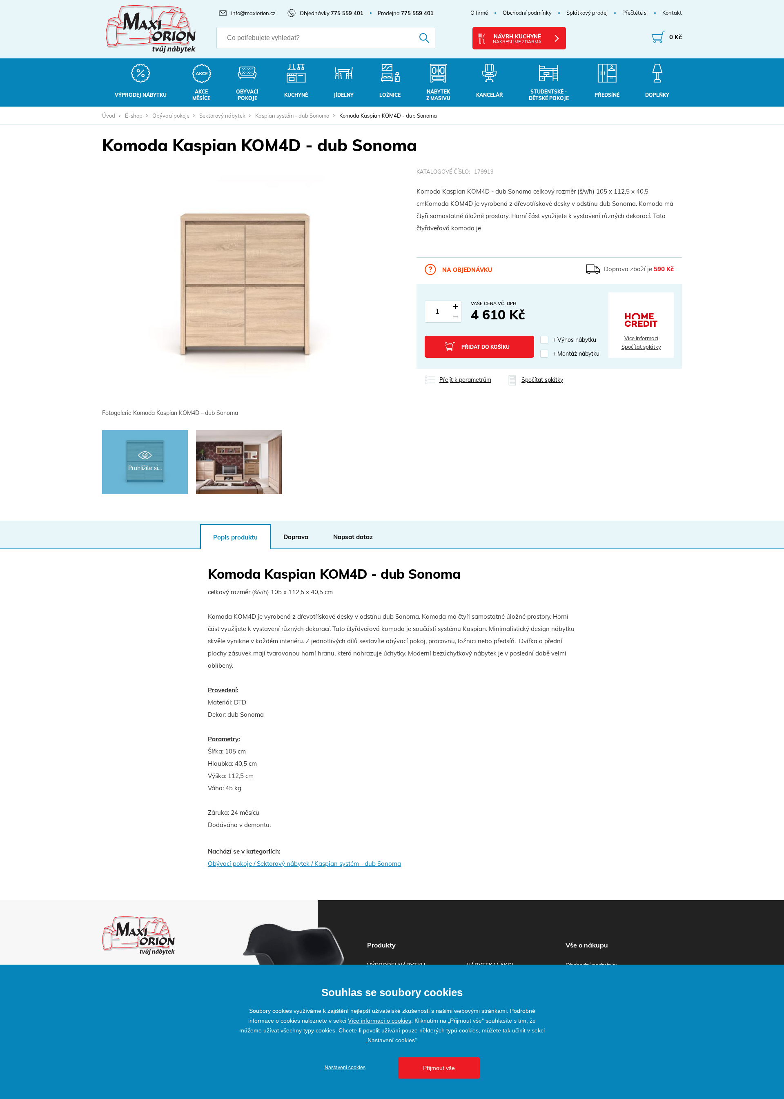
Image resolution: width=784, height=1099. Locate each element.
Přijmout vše (439, 1068)
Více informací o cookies (379, 1020)
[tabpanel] (245, 293)
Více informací (641, 338)
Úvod (108, 115)
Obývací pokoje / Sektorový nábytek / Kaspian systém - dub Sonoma (304, 863)
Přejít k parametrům (465, 379)
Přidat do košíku (485, 347)
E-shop (134, 115)
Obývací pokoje (170, 115)
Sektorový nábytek (222, 115)
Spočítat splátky (641, 346)
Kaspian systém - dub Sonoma (292, 115)
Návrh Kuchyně (517, 39)
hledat (413, 38)
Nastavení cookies (345, 1067)
